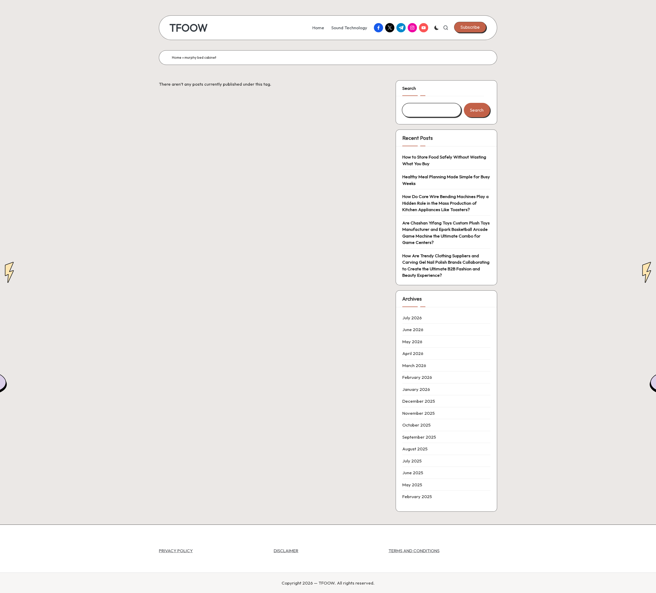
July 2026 (412, 317)
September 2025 (419, 437)
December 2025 (418, 401)
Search (409, 88)
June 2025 (412, 472)
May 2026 (412, 341)
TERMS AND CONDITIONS (413, 550)
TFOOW (188, 27)
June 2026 (412, 329)
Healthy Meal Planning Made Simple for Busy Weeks (446, 180)
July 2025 (412, 460)
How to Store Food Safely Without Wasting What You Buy (444, 160)
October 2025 (416, 425)
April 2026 (412, 353)
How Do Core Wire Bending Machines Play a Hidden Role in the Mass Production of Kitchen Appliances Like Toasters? (445, 203)
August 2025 (414, 448)
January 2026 (416, 389)
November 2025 (418, 413)
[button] (470, 27)
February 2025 (417, 496)
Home (176, 57)
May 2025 (412, 484)
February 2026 (417, 377)
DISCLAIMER (286, 550)
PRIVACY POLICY (176, 550)
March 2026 (414, 365)
